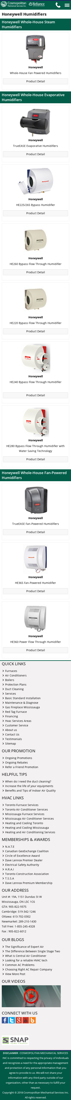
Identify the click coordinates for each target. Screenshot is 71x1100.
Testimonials (13, 738)
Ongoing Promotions (18, 757)
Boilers (9, 679)
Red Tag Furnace (16, 711)
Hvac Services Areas (18, 720)
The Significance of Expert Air (24, 946)
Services (10, 693)
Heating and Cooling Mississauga (27, 827)
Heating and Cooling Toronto (24, 823)
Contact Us (12, 734)
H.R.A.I (9, 869)
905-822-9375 (17, 906)
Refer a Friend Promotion (21, 766)
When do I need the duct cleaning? (28, 781)
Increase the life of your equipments (29, 785)
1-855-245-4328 (25, 926)
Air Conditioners (16, 675)
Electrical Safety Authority (22, 864)
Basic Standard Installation (23, 698)
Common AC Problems (20, 964)
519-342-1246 (27, 911)
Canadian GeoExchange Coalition (27, 851)
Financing (11, 716)
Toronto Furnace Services (21, 804)
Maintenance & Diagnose (21, 702)
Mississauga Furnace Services (24, 813)
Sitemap (10, 743)
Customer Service (16, 725)
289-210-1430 (27, 921)
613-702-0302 (22, 916)
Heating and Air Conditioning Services (30, 832)
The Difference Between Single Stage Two (32, 951)
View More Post (15, 973)
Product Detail (35, 81)
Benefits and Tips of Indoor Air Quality (30, 790)
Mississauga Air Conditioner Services (29, 818)
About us (11, 729)
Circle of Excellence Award (22, 855)
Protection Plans (15, 684)
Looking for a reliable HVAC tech (26, 960)
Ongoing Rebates (16, 762)
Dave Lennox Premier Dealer (24, 860)
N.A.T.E (9, 846)
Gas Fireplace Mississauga (22, 707)
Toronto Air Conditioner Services (26, 809)
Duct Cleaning (14, 688)
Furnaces (11, 670)
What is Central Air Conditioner (25, 955)
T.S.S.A (9, 878)
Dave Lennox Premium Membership (28, 882)
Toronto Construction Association (27, 873)
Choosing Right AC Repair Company (28, 969)
